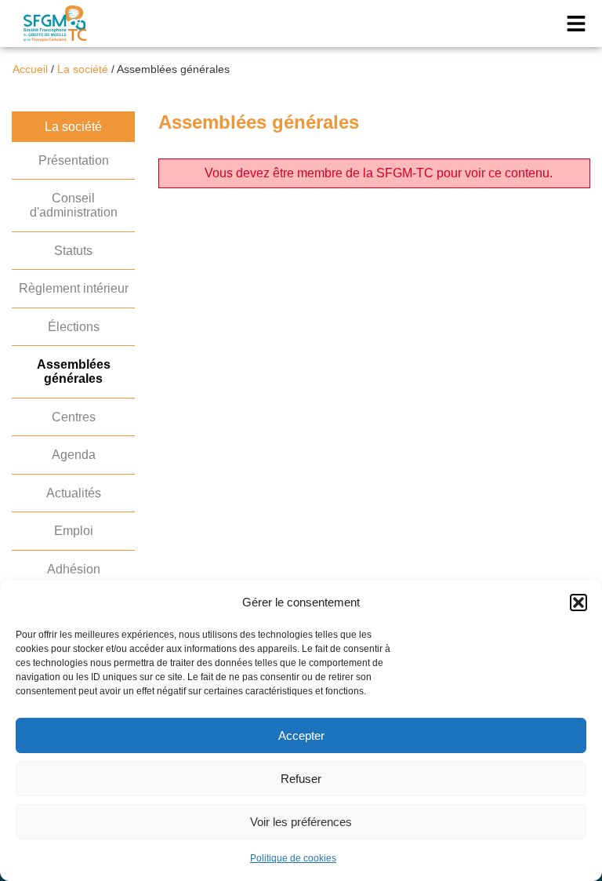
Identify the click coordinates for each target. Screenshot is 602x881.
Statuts (73, 250)
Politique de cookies (293, 858)
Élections (74, 326)
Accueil (30, 69)
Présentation (73, 160)
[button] (578, 602)
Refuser (301, 778)
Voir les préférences (301, 821)
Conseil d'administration (74, 205)
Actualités (73, 493)
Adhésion (73, 569)
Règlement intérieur (74, 288)
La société (82, 69)
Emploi (73, 530)
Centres (74, 417)
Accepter (301, 735)
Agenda (74, 454)
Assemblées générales (74, 371)
